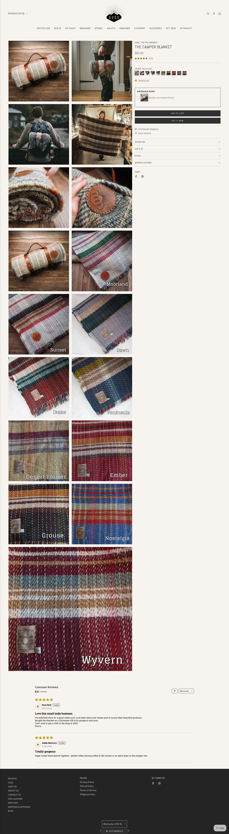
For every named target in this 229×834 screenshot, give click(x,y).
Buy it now (178, 120)
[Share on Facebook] (136, 177)
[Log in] (214, 13)
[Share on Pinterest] (142, 177)
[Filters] (174, 691)
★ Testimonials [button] (114, 831)
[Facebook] (153, 783)
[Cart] (220, 13)
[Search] (208, 13)
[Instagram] (159, 783)
